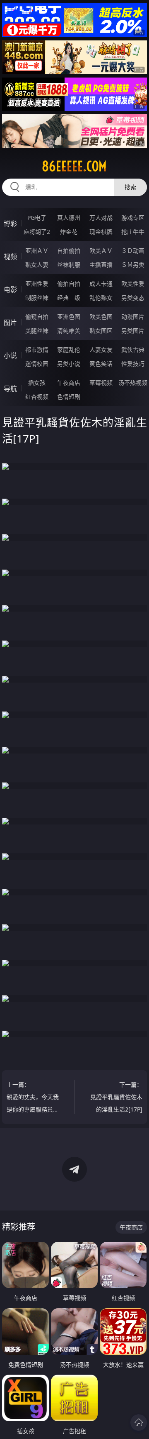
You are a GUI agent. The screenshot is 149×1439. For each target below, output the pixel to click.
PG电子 (36, 217)
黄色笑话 (101, 363)
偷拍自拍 (68, 283)
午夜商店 (68, 382)
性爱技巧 (132, 363)
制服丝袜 (36, 297)
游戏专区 (132, 217)
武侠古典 (132, 349)
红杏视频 (36, 396)
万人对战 (101, 217)
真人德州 (68, 217)
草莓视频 (101, 382)
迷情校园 (36, 363)
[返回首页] (138, 1422)
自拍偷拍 (68, 250)
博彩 (10, 223)
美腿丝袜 (36, 330)
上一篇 (33, 1098)
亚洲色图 (68, 316)
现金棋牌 (101, 232)
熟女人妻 (36, 264)
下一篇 (116, 1097)
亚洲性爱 (36, 283)
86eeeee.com (74, 166)
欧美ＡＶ (101, 250)
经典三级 (68, 297)
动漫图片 (132, 316)
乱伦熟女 (101, 297)
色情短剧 (68, 396)
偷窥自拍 (36, 316)
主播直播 (101, 264)
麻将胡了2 (37, 232)
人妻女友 (101, 349)
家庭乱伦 (68, 349)
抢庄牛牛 (132, 232)
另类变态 (132, 297)
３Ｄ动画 (132, 250)
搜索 (130, 187)
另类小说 (68, 363)
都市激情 (36, 349)
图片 (10, 322)
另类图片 (132, 330)
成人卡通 (101, 283)
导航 (10, 388)
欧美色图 (101, 316)
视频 (10, 256)
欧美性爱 (132, 283)
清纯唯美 (68, 330)
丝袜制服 (68, 264)
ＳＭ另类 (132, 264)
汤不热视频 (132, 382)
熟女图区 (101, 330)
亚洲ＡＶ (36, 250)
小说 (10, 355)
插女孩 (37, 382)
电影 (10, 289)
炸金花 (68, 232)
